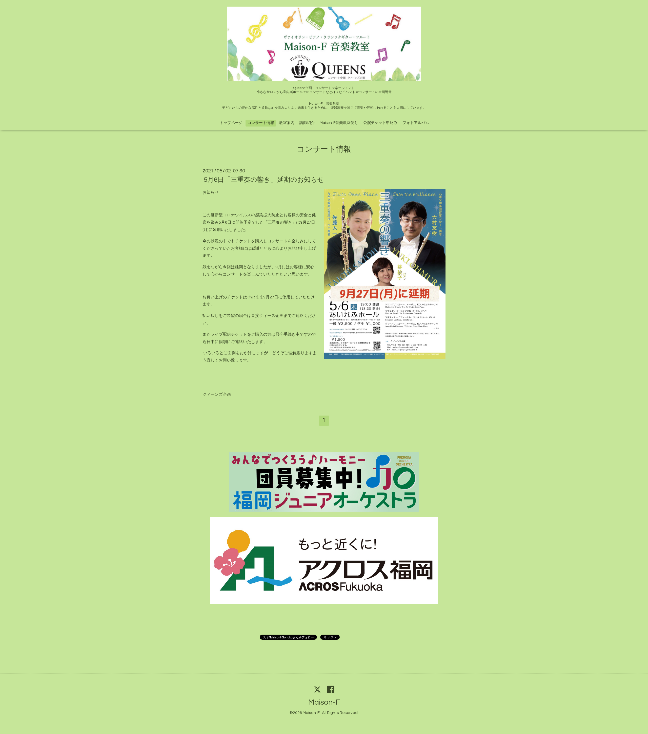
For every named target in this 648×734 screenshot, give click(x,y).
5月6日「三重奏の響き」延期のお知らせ (264, 179)
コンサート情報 (261, 123)
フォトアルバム (415, 123)
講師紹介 (307, 123)
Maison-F (324, 702)
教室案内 (286, 123)
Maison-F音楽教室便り (339, 123)
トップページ (231, 123)
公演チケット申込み (380, 123)
